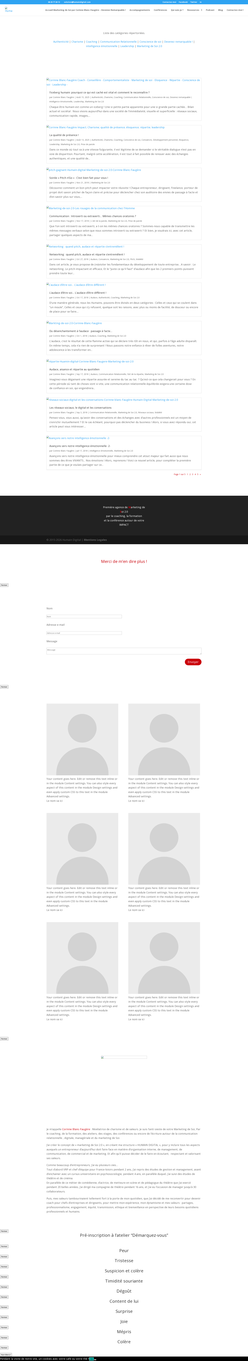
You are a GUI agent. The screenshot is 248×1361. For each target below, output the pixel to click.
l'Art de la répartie (135, 374)
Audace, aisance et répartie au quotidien (74, 369)
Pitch (132, 259)
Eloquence (183, 139)
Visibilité (139, 259)
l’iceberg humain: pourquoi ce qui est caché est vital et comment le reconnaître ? (99, 92)
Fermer (4, 585)
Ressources (193, 10)
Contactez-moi (169, 2)
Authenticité (61, 41)
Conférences (160, 10)
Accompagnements (140, 10)
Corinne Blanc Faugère (63, 97)
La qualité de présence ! (64, 135)
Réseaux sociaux (146, 412)
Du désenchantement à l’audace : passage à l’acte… (80, 331)
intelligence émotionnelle (101, 46)
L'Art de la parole (99, 221)
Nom (49, 608)
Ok (91, 1359)
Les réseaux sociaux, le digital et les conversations (80, 407)
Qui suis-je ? (177, 10)
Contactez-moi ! (235, 10)
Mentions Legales (95, 539)
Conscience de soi (150, 41)
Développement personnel (165, 139)
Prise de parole (88, 144)
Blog (220, 10)
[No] (95, 1359)
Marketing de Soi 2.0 (149, 46)
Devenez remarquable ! (178, 41)
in (201, 2)
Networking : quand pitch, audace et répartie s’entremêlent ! (87, 254)
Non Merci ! (6, 1354)
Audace (94, 259)
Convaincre (147, 139)
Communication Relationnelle (118, 41)
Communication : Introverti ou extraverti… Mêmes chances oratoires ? (92, 216)
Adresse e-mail (55, 624)
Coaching (91, 41)
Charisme (77, 41)
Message (51, 641)
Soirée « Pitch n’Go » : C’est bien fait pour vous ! (78, 177)
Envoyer (193, 662)
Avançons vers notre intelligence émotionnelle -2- (80, 446)
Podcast (210, 10)
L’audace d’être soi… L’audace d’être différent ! (77, 292)
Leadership (127, 46)
